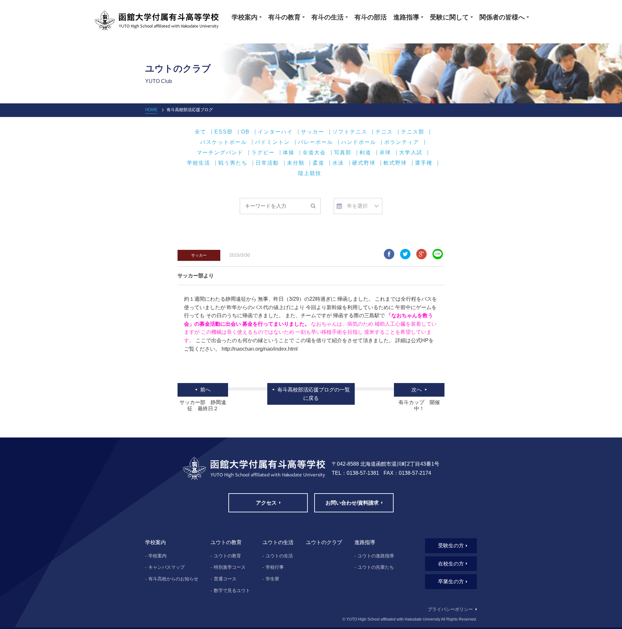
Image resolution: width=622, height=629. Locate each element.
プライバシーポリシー (450, 609)
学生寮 (272, 578)
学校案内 (157, 555)
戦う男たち (233, 163)
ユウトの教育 (227, 555)
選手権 (423, 163)
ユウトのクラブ (324, 542)
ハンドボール (358, 142)
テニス (384, 131)
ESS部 (223, 131)
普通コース (225, 578)
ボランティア (401, 142)
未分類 (296, 163)
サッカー (312, 131)
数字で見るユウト (232, 590)
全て (200, 131)
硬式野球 (363, 163)
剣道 (365, 152)
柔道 (318, 163)
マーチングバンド (220, 152)
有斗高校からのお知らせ (173, 578)
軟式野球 (395, 163)
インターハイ (275, 131)
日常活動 (267, 163)
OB (245, 131)
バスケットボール (223, 142)
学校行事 (275, 567)
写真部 (342, 152)
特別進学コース (230, 567)
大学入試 (410, 152)
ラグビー (263, 152)
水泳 (338, 163)
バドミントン (272, 142)
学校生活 (198, 163)
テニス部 (412, 131)
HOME (151, 109)
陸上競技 (309, 173)
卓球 (385, 152)
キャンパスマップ (166, 567)
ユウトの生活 (279, 555)
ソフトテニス (349, 131)
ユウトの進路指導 (376, 555)
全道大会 (314, 152)
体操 (288, 152)
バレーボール (315, 142)
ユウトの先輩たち (376, 567)
